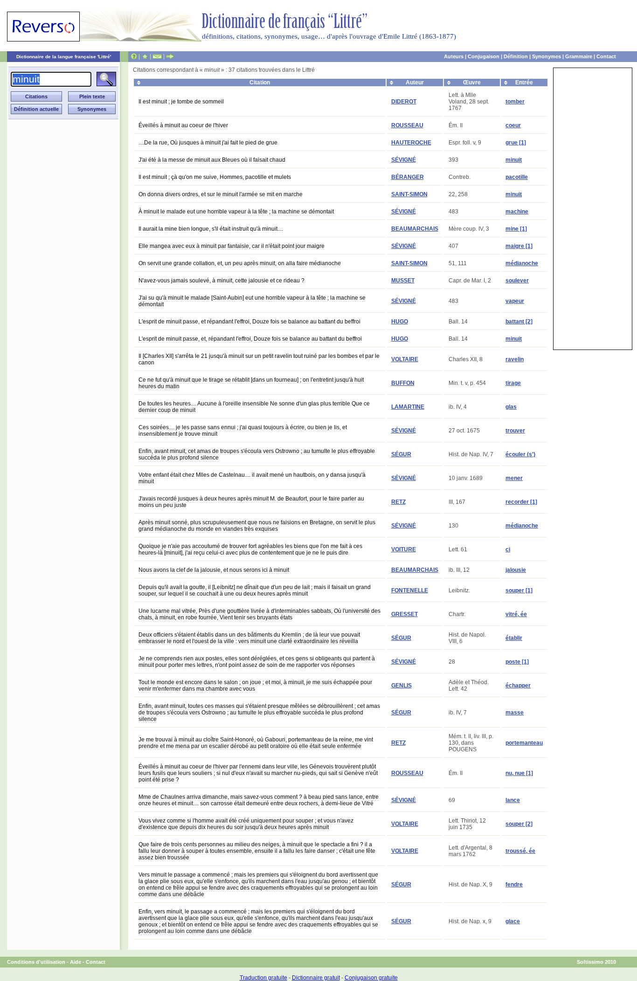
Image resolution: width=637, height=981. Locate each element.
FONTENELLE (409, 590)
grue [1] (515, 142)
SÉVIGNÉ (403, 160)
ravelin (514, 359)
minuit (513, 160)
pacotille (516, 177)
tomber (515, 101)
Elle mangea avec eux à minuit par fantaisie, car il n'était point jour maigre (231, 246)
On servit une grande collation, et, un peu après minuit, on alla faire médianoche (239, 263)
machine (516, 211)
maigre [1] (519, 246)
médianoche (521, 263)
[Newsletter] (157, 56)
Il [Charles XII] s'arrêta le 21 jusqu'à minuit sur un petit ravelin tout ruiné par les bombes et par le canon (259, 359)
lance (512, 800)
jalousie (515, 570)
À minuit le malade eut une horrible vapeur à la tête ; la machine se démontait (236, 211)
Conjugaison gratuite (371, 977)
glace (512, 921)
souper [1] (519, 590)
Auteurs (454, 56)
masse (514, 712)
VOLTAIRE (404, 359)
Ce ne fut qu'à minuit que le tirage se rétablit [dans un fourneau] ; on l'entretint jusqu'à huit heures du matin (251, 383)
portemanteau (524, 743)
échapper (518, 685)
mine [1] (516, 229)
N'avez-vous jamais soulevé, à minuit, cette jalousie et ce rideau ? (221, 280)
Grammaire (578, 56)
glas (511, 407)
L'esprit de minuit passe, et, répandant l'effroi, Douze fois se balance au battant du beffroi (250, 339)
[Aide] (134, 56)
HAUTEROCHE (411, 142)
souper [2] (519, 824)
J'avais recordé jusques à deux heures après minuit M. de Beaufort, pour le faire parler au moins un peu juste (251, 501)
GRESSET (404, 614)
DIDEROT (403, 101)
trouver (515, 430)
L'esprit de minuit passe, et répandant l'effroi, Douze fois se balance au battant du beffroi (249, 321)
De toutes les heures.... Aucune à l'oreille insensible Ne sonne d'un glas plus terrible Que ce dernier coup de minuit (254, 406)
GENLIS (401, 685)
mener (514, 478)
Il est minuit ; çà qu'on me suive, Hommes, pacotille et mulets (214, 177)
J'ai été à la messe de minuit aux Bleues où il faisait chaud (211, 160)
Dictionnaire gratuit (316, 977)
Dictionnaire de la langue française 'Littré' (63, 56)
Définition (516, 56)
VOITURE (403, 549)
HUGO (399, 321)
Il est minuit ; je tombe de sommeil (181, 101)
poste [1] (517, 662)
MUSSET (403, 280)
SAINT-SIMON (409, 194)
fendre (514, 884)
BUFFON (403, 383)
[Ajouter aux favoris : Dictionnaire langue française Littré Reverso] (144, 56)
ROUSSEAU (407, 125)
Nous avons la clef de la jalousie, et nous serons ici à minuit (213, 570)
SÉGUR (401, 454)
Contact (606, 56)
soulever (517, 280)
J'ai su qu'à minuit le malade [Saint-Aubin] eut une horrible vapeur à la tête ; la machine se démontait (252, 301)
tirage (513, 383)
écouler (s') (520, 454)
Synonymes (546, 56)
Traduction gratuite (263, 977)
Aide (75, 962)
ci (507, 549)
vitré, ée (516, 614)
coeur (513, 125)
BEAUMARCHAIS (414, 229)
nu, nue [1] (519, 773)
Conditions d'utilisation (36, 962)
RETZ (398, 502)
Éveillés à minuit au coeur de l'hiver (183, 125)
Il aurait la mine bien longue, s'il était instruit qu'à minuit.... (210, 229)
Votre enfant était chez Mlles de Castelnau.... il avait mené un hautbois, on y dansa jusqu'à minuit (252, 478)
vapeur (514, 301)
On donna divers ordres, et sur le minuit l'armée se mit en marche (220, 194)
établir (513, 638)
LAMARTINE (407, 407)
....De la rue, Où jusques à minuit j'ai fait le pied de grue (207, 142)
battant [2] (519, 321)
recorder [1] (521, 502)
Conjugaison (483, 56)
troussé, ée (520, 851)
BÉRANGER (407, 177)
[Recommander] (170, 56)
